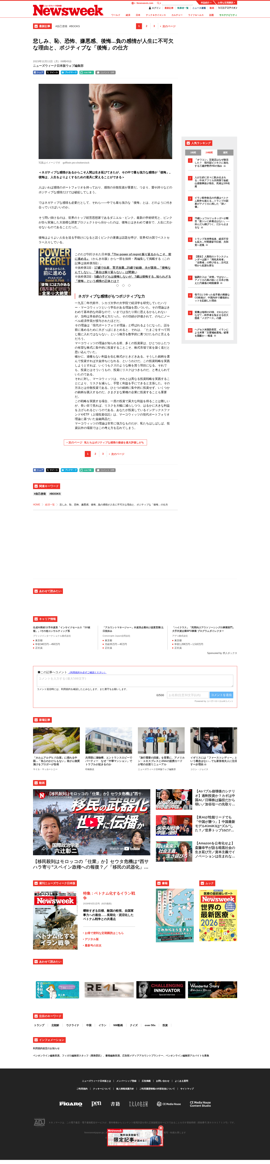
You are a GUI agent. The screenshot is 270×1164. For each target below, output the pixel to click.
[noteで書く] (86, 72)
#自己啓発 (61, 26)
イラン (102, 1025)
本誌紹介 (205, 2)
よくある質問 (181, 1081)
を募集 (205, 1055)
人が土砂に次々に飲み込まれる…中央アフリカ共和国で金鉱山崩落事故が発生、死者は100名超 (212, 182)
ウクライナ (72, 1025)
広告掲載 (146, 1081)
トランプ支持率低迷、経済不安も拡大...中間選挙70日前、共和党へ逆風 (211, 241)
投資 (165, 1025)
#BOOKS (74, 26)
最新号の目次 (93, 945)
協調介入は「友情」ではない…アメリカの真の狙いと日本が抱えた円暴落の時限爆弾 (211, 280)
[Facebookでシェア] (38, 72)
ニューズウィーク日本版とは (96, 1081)
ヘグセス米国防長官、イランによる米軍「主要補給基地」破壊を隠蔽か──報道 (211, 332)
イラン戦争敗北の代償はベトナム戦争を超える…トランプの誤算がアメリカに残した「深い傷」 (211, 202)
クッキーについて (102, 1089)
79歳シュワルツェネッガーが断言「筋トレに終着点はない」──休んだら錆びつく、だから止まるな (212, 223)
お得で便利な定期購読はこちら (104, 933)
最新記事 (169, 8)
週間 (225, 152)
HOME (36, 504)
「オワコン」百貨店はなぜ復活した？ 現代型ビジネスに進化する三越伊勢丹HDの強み (211, 162)
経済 (128, 15)
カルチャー (177, 15)
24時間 (209, 152)
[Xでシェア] (52, 72)
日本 (138, 15)
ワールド (115, 15)
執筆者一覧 (183, 8)
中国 (88, 1025)
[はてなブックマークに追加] (69, 72)
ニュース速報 (199, 8)
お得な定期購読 (225, 2)
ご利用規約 (82, 1089)
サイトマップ (187, 1089)
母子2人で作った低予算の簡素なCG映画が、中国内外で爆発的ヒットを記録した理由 (212, 297)
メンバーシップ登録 (126, 1081)
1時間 (193, 152)
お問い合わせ (162, 1081)
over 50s (150, 1025)
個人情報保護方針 (125, 1089)
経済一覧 (50, 504)
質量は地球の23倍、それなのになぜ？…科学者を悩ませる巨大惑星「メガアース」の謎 (212, 315)
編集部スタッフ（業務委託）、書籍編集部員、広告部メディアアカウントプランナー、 (119, 1055)
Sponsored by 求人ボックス (222, 653)
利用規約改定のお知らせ (46, 1048)
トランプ (39, 1025)
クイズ (134, 1025)
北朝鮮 (55, 1025)
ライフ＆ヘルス (196, 15)
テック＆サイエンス (156, 15)
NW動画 (118, 1025)
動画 (212, 8)
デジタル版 (92, 939)
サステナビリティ (228, 15)
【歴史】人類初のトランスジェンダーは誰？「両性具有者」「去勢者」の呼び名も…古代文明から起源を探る (211, 261)
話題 (211, 15)
